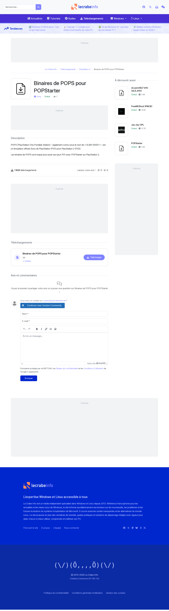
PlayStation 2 (84, 69)
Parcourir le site (30, 528)
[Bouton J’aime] (98, 170)
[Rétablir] (29, 329)
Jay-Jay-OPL (137, 124)
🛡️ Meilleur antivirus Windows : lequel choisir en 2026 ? (147, 28)
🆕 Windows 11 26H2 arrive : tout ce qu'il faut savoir (44, 28)
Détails (28, 261)
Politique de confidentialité (56, 593)
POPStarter (136, 143)
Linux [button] (136, 18)
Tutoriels (55, 18)
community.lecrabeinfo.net (54, 300)
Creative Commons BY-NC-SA (84, 578)
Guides (72, 18)
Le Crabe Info (51, 69)
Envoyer (29, 378)
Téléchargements (93, 18)
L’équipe (57, 528)
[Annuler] (24, 329)
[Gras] (37, 329)
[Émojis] (55, 329)
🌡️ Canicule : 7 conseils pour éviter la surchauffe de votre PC (78, 28)
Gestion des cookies (115, 593)
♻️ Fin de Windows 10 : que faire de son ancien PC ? (113, 28)
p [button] (22, 363)
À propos (45, 528)
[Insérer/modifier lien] (46, 329)
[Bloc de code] (50, 329)
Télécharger (95, 257)
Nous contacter (71, 528)
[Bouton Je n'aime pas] (105, 170)
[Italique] (41, 329)
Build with (91, 363)
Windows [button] (119, 18)
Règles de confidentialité (67, 368)
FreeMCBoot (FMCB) (141, 106)
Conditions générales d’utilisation (87, 593)
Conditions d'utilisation (93, 368)
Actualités (36, 18)
